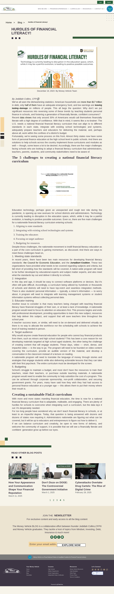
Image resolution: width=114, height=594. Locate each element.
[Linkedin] (93, 570)
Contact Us (99, 8)
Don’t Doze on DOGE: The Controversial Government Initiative (55, 486)
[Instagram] (58, 537)
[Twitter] (55, 537)
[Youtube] (62, 537)
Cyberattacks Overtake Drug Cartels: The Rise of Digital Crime (90, 486)
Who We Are (42, 8)
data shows (26, 117)
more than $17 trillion (91, 102)
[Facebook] (51, 537)
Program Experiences (58, 8)
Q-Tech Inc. (60, 584)
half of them (31, 105)
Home (9, 22)
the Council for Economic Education (41, 262)
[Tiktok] (107, 570)
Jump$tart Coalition (80, 262)
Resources (87, 8)
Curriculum (75, 8)
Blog (20, 22)
